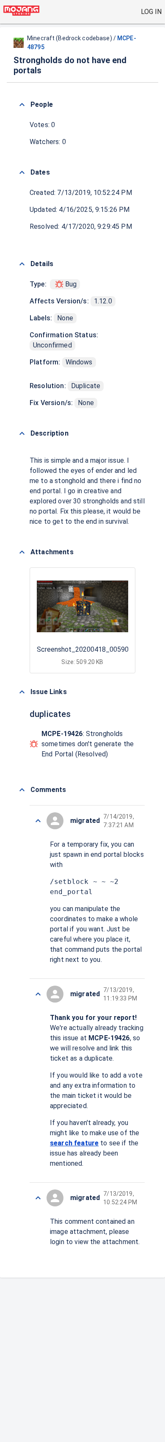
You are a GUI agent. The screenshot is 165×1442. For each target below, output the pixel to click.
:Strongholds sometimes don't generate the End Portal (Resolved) (87, 744)
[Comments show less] (22, 789)
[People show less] (22, 104)
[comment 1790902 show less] (38, 820)
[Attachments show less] (22, 552)
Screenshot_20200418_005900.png (91, 649)
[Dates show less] (22, 172)
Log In (151, 12)
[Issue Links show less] (22, 691)
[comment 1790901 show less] (38, 994)
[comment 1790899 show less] (38, 1197)
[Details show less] (22, 264)
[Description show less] (22, 433)
